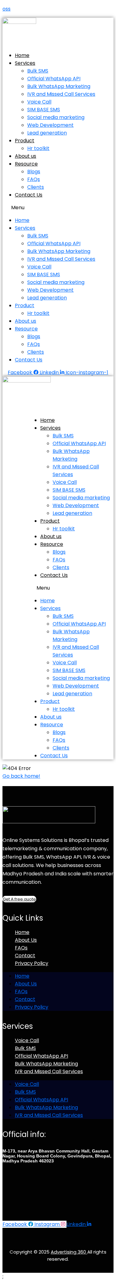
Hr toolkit (38, 148)
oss (6, 8)
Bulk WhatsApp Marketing (58, 86)
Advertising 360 (69, 1252)
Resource (26, 163)
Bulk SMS (37, 70)
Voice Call (39, 101)
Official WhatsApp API (53, 78)
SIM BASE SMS (43, 109)
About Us (26, 940)
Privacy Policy (31, 963)
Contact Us (28, 194)
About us (25, 156)
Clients (35, 187)
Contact (25, 955)
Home (22, 55)
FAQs (33, 179)
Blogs (33, 171)
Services (25, 63)
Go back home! (21, 776)
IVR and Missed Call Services (61, 94)
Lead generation (47, 132)
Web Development (50, 125)
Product (24, 140)
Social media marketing (55, 117)
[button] (58, 207)
